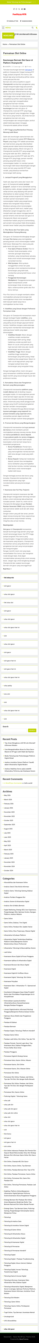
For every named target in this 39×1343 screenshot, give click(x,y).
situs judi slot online (11, 1113)
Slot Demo (7, 1134)
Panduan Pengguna (10, 1052)
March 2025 (8, 850)
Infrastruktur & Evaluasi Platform (15, 935)
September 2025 (9, 824)
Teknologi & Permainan (12, 1246)
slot (5, 636)
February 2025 (8, 854)
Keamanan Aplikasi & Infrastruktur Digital (18, 961)
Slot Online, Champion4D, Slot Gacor (16, 1161)
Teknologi (7, 1217)
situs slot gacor (9, 594)
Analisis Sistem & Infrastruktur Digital (16, 901)
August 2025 (8, 829)
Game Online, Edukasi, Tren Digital (15, 923)
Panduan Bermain (10, 1026)
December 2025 (9, 812)
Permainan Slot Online (11, 1073)
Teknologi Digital (9, 1255)
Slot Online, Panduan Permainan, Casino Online (19, 1174)
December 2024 (9, 862)
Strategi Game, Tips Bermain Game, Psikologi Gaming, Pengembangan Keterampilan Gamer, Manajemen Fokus (19, 1211)
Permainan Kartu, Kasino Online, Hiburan (17, 1060)
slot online (7, 1146)
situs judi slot (8, 1105)
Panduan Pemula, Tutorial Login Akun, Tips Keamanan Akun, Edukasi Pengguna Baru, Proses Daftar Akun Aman (18, 1045)
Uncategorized (9, 1316)
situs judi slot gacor (10, 1109)
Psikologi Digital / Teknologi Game (15, 1096)
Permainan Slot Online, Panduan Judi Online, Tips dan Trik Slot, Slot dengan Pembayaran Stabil (18, 1086)
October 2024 (8, 870)
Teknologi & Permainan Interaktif (15, 1251)
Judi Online (8, 952)
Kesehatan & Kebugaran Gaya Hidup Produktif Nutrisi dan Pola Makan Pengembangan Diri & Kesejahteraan (19, 994)
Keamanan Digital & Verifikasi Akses (16, 973)
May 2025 (7, 841)
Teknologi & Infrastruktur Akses (14, 1234)
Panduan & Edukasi (10, 1022)
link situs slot (8, 602)
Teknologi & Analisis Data (12, 1221)
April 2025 (7, 845)
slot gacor (28, 70)
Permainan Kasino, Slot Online (14, 1064)
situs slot (7, 1117)
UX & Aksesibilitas (10, 1321)
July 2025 (7, 833)
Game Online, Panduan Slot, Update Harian (18, 927)
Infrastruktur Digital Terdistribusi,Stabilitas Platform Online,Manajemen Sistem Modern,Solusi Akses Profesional (18, 942)
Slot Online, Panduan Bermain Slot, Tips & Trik (19, 1170)
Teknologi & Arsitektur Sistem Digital (16, 1225)
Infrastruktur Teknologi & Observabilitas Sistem (20, 948)
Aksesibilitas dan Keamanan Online (16, 882)
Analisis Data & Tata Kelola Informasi (16, 887)
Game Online (8, 918)
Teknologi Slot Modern (11, 1298)
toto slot (7, 694)
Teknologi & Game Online (12, 1230)
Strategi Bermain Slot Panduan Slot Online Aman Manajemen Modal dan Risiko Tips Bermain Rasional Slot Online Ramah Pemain (19, 1202)
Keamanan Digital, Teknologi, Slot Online (17, 977)
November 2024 (9, 866)
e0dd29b (8, 67)
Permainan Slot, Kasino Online (14, 1092)
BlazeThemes (23, 1339)
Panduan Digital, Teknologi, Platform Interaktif (19, 1031)
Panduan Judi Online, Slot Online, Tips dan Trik (19, 1039)
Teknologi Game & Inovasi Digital (15, 1276)
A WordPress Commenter (13, 783)
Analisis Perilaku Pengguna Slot (14, 897)
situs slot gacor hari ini (12, 627)
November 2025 (9, 816)
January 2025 (8, 858)
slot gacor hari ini (10, 661)
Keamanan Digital (10, 969)
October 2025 (8, 820)
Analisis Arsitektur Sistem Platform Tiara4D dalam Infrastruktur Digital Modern (19, 2)
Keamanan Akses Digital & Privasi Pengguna (19, 956)
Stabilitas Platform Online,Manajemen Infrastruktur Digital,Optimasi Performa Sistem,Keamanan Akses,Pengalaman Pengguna (20, 1193)
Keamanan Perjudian (11, 981)
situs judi (7, 1100)
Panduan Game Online (11, 1035)
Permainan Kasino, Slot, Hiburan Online (17, 1069)
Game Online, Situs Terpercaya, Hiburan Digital (19, 931)
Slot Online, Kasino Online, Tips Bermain (17, 1166)
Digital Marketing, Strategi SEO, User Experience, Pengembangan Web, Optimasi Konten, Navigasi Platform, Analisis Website (20, 912)
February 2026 (8, 804)
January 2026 (8, 808)
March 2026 (8, 799)
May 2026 (7, 795)
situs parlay (8, 686)
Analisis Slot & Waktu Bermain (14, 906)
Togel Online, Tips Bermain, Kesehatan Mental (19, 1312)
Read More (6, 569)
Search (5, 726)
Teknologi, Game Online (12, 1302)
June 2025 (7, 837)
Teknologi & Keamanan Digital (14, 1242)
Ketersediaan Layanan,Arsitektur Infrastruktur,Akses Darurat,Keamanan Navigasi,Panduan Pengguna (16, 1003)
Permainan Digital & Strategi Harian (16, 1056)
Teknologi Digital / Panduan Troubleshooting (19, 1259)
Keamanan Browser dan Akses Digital (16, 965)
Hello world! (28, 783)
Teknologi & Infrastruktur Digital (14, 1238)
